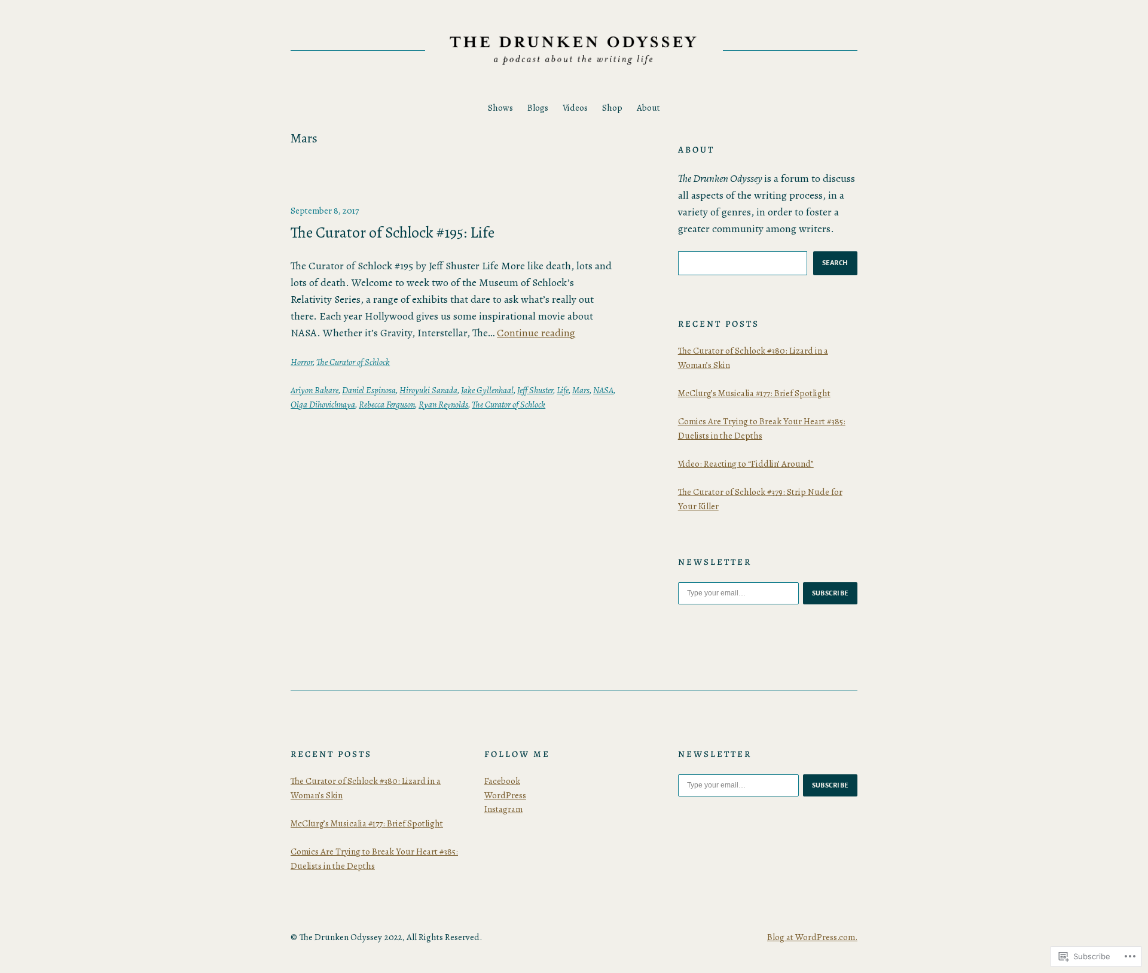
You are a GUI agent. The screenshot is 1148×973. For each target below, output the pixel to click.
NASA (603, 390)
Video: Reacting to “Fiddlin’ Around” (746, 464)
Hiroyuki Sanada (428, 390)
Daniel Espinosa (369, 390)
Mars (581, 390)
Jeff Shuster (535, 390)
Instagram (503, 809)
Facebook (502, 781)
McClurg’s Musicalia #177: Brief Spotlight (754, 393)
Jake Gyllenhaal (487, 390)
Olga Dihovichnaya (323, 405)
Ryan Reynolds (443, 405)
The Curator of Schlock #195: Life (392, 233)
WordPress (505, 795)
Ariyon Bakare (314, 390)
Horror (302, 362)
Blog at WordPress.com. (812, 937)
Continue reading (536, 333)
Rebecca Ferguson (387, 405)
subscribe (830, 593)
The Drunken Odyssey (341, 937)
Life (563, 390)
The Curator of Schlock (353, 362)
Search (835, 262)
